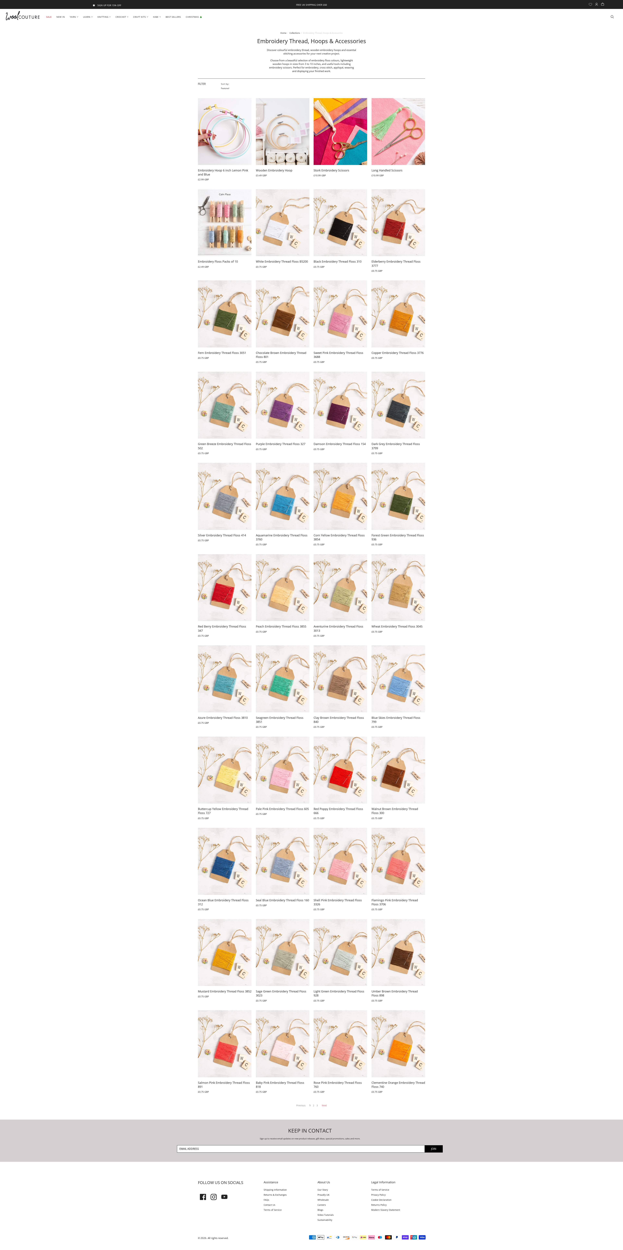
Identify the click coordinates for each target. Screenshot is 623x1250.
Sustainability (325, 1219)
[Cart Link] (603, 4)
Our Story (323, 1189)
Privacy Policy (378, 1194)
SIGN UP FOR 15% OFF (109, 5)
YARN (73, 16)
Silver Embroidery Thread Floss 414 (222, 535)
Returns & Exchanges (275, 1194)
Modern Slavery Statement (385, 1209)
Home (283, 32)
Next (324, 1105)
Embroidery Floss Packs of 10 (218, 261)
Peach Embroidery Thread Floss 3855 (281, 626)
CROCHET (121, 16)
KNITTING (103, 16)
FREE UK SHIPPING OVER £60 (311, 4)
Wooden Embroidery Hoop (274, 170)
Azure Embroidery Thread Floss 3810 (223, 718)
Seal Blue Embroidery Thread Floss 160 (282, 900)
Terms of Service (273, 1209)
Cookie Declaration (381, 1199)
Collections (294, 32)
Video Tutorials (326, 1214)
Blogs (320, 1209)
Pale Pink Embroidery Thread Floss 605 (282, 809)
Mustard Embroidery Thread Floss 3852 (224, 991)
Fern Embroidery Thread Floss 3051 (222, 353)
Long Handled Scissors (387, 170)
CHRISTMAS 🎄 (194, 16)
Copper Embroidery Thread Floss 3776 (398, 353)
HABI (156, 16)
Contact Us (269, 1204)
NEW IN (60, 16)
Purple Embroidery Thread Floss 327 (280, 444)
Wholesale (323, 1199)
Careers (322, 1204)
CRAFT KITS (139, 16)
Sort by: (225, 84)
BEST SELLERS (173, 16)
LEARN (86, 16)
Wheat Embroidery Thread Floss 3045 (397, 626)
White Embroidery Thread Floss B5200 (282, 261)
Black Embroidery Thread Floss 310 (337, 261)
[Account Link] (597, 4)
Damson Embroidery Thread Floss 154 (340, 444)
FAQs (266, 1199)
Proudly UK (324, 1194)
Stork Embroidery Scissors (331, 170)
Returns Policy (379, 1204)
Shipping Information (275, 1189)
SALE (49, 16)
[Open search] (612, 16)
